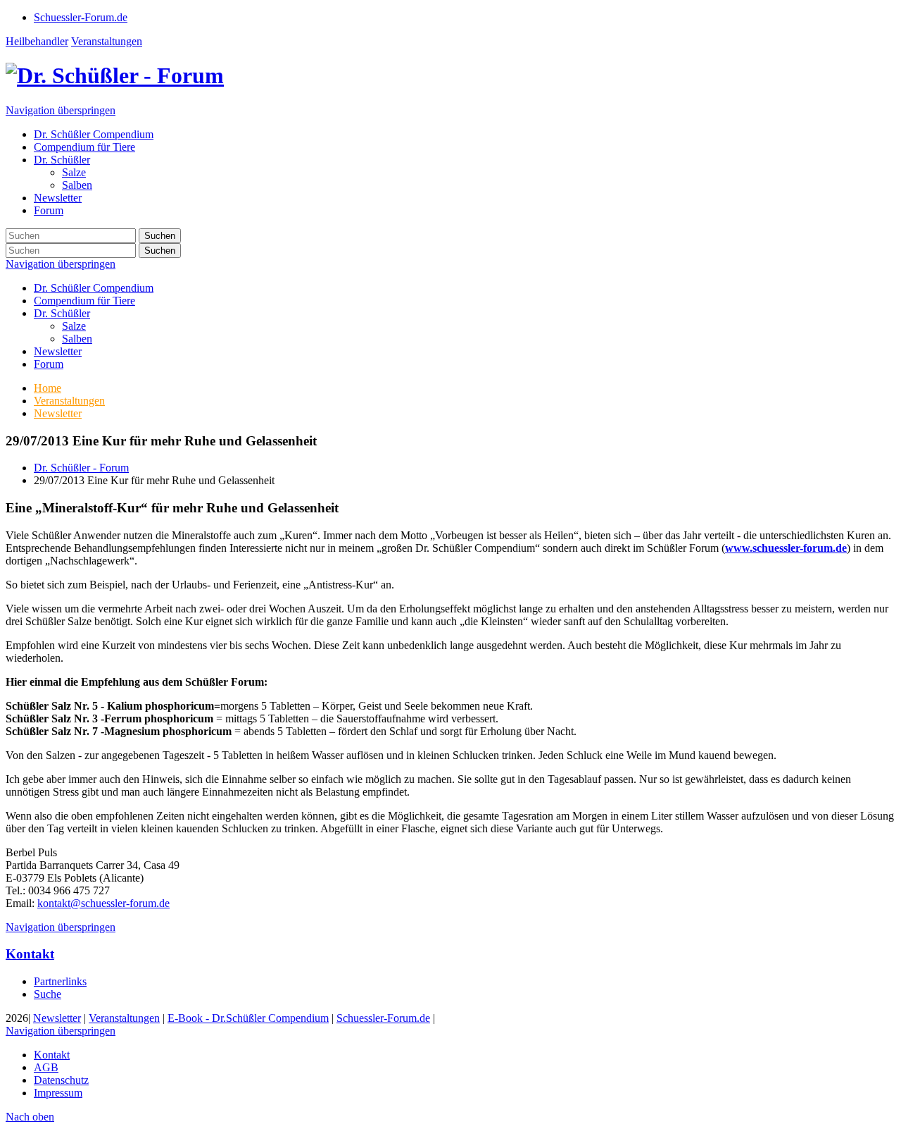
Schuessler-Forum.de (383, 1018)
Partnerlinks (60, 981)
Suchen (159, 235)
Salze (74, 326)
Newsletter (58, 351)
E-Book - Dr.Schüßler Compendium (248, 1018)
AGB (46, 1067)
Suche (47, 994)
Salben (77, 339)
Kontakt (30, 953)
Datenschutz (61, 1080)
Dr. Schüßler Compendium (93, 288)
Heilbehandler (37, 41)
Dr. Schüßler (62, 313)
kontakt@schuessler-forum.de (103, 903)
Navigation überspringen (60, 110)
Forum (48, 364)
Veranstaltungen (106, 41)
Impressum (58, 1093)
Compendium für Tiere (84, 301)
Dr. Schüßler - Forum (81, 468)
